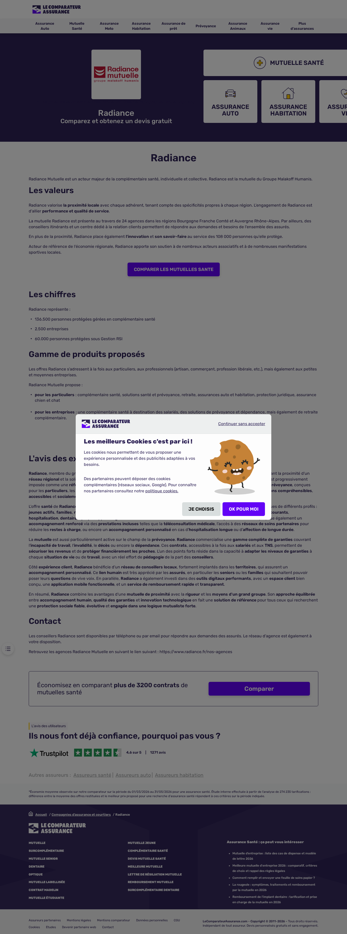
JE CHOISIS (201, 509)
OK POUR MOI (244, 509)
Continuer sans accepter (237, 425)
